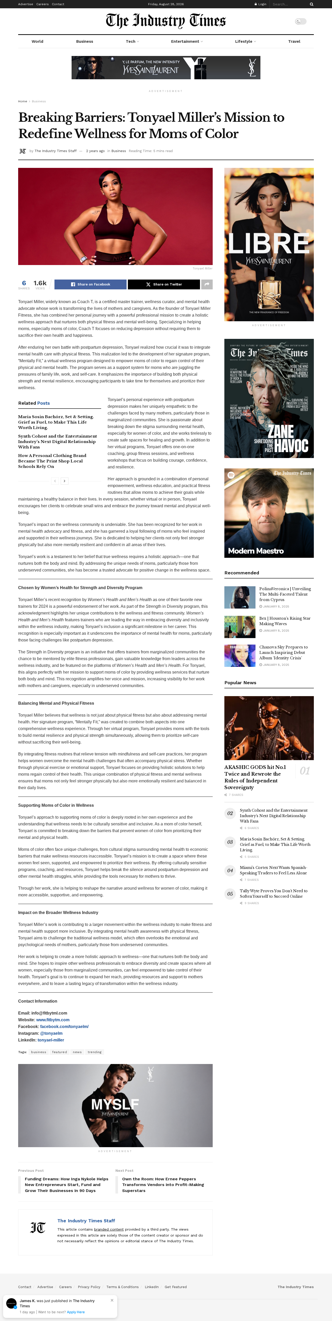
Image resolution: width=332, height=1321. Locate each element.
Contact (58, 4)
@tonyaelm (51, 1033)
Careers (42, 4)
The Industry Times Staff (55, 151)
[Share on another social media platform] (207, 284)
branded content (109, 1229)
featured (59, 1052)
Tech (130, 41)
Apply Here (76, 1312)
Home (22, 101)
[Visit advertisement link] (166, 71)
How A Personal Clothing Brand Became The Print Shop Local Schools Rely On (52, 461)
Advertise (25, 4)
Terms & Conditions (122, 1287)
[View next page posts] (64, 481)
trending (94, 1052)
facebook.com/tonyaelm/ (64, 1026)
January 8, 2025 (275, 606)
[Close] (112, 1300)
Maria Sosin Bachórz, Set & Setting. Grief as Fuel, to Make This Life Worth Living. (56, 422)
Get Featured (176, 1287)
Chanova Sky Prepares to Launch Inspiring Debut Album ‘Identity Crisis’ (283, 652)
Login (261, 4)
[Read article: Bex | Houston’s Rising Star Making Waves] (239, 627)
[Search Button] (310, 4)
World (37, 41)
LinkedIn (152, 1287)
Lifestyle (243, 41)
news (77, 1052)
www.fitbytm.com (53, 1020)
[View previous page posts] (55, 481)
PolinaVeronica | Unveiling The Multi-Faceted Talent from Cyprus (285, 594)
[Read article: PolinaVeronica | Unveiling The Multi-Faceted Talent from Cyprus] (239, 597)
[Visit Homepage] (166, 21)
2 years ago (95, 151)
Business (84, 41)
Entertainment (185, 41)
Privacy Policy (89, 1287)
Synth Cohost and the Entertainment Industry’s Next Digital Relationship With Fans (57, 441)
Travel (294, 41)
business (38, 1052)
